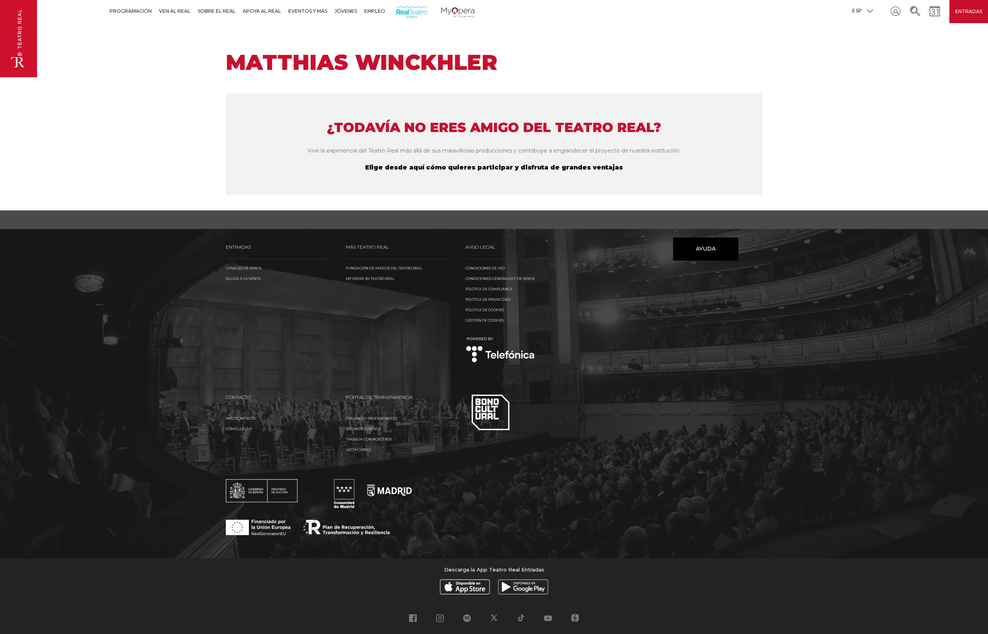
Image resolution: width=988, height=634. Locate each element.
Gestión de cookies (484, 320)
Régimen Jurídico (363, 429)
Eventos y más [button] (307, 11)
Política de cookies (484, 310)
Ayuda (706, 248)
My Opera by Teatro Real (370, 278)
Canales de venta (244, 268)
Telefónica (500, 350)
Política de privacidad (488, 299)
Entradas (968, 11)
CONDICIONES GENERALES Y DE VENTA (500, 278)
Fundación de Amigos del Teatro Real (384, 268)
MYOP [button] (445, 11)
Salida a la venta (243, 278)
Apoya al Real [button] (262, 11)
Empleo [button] (374, 11)
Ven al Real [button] (174, 11)
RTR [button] (397, 11)
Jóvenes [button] (346, 11)
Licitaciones (358, 450)
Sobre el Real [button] (216, 11)
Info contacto (240, 418)
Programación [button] (131, 11)
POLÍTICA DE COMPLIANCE (489, 289)
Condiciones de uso (485, 268)
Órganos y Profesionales (371, 418)
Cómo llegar (239, 429)
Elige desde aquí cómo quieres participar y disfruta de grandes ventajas (494, 167)
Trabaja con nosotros (369, 439)
